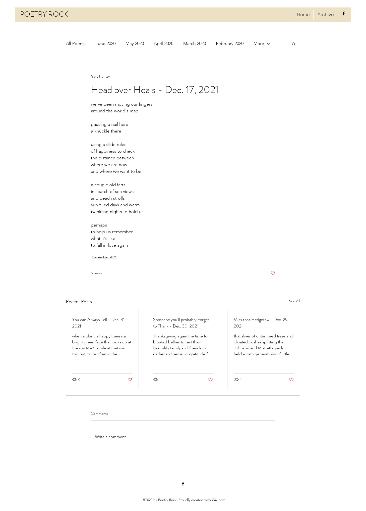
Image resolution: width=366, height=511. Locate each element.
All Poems (76, 43)
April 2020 (163, 43)
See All (294, 301)
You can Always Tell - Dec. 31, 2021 (98, 322)
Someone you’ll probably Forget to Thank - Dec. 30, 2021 (181, 322)
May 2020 (134, 43)
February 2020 (230, 43)
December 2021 (104, 257)
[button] (293, 44)
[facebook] (343, 13)
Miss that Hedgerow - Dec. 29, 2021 (261, 322)
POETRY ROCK (44, 14)
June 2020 (106, 43)
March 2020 (194, 43)
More (258, 43)
